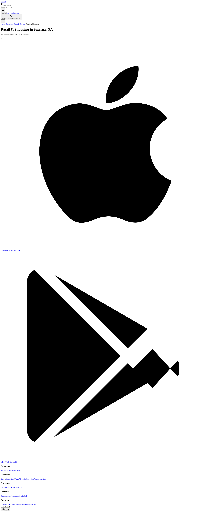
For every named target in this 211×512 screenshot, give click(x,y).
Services (28, 504)
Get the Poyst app (16, 487)
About (3, 470)
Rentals (33, 504)
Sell (25, 496)
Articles (8, 470)
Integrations (10, 479)
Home (3, 24)
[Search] (3, 10)
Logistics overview (7, 504)
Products (17, 504)
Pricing (13, 470)
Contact (18, 470)
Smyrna (22, 24)
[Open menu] (3, 21)
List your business (12, 13)
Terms (17, 479)
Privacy (21, 479)
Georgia (16, 24)
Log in (4, 13)
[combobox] (11, 7)
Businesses (9, 24)
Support (3, 479)
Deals (3, 496)
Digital (22, 504)
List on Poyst (5, 487)
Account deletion (40, 479)
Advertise (20, 496)
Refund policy (29, 479)
